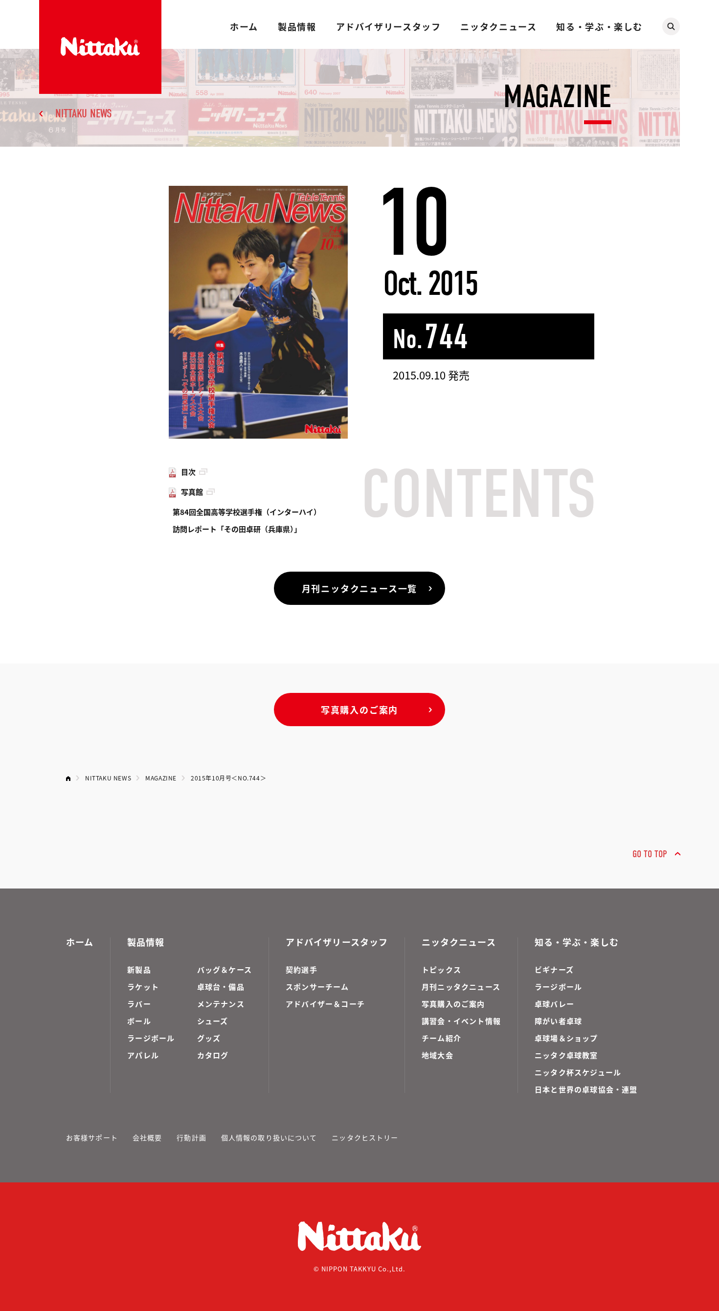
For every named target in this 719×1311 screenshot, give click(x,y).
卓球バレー (554, 1003)
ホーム (244, 26)
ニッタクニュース (498, 26)
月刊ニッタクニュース (461, 986)
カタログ (213, 1055)
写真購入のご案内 (359, 709)
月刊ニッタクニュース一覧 (360, 588)
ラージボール (151, 1038)
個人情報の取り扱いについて (269, 1137)
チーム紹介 (441, 1038)
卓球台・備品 (221, 986)
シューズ (212, 1020)
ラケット (143, 986)
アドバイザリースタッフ (388, 26)
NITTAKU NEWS (83, 113)
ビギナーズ (554, 969)
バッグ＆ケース (224, 969)
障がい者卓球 (558, 1020)
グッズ (209, 1038)
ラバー (139, 1003)
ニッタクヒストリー (365, 1137)
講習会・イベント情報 (461, 1020)
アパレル (143, 1055)
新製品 (139, 969)
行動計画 (191, 1137)
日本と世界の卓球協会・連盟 (586, 1089)
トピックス (441, 969)
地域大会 (437, 1055)
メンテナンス (221, 1003)
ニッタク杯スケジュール (578, 1072)
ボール (139, 1020)
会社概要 (147, 1137)
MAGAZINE (161, 778)
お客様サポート (92, 1137)
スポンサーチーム (317, 986)
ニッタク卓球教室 (566, 1055)
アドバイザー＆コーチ (325, 1003)
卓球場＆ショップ (566, 1038)
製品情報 (297, 26)
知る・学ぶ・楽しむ (599, 26)
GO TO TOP (649, 854)
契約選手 (301, 969)
